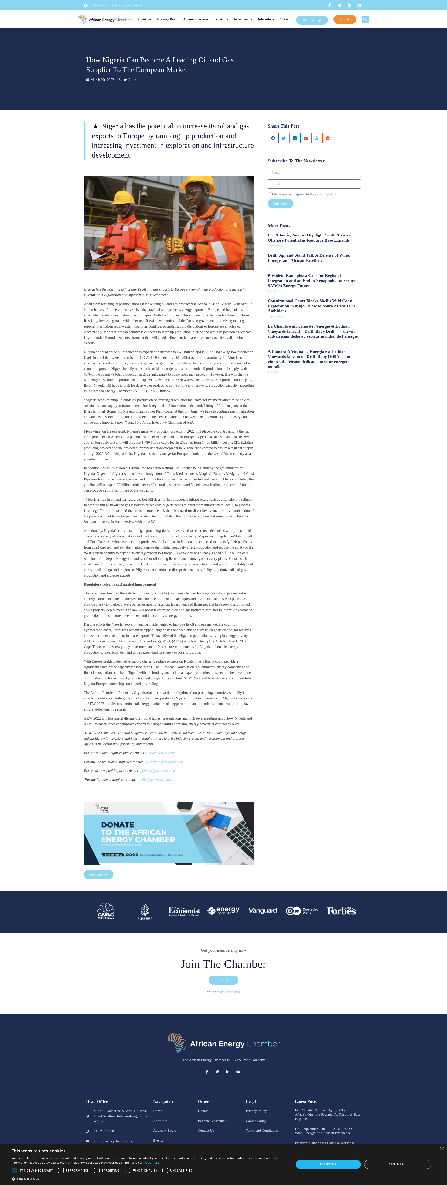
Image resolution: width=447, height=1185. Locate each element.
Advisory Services (195, 19)
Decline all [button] (397, 1164)
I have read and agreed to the (304, 194)
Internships (266, 19)
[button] (365, 19)
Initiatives (241, 19)
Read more (151, 1163)
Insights (218, 19)
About (141, 19)
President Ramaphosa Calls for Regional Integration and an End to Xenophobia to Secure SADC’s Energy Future (312, 280)
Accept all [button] (328, 1164)
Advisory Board (167, 19)
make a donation (229, 992)
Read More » (275, 246)
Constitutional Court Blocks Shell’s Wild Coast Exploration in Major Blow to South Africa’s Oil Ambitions (311, 306)
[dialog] (223, 1164)
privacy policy (325, 194)
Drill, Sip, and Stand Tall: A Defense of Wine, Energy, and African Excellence (309, 258)
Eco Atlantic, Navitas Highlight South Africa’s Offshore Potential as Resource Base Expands (309, 237)
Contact (284, 19)
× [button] (442, 1149)
